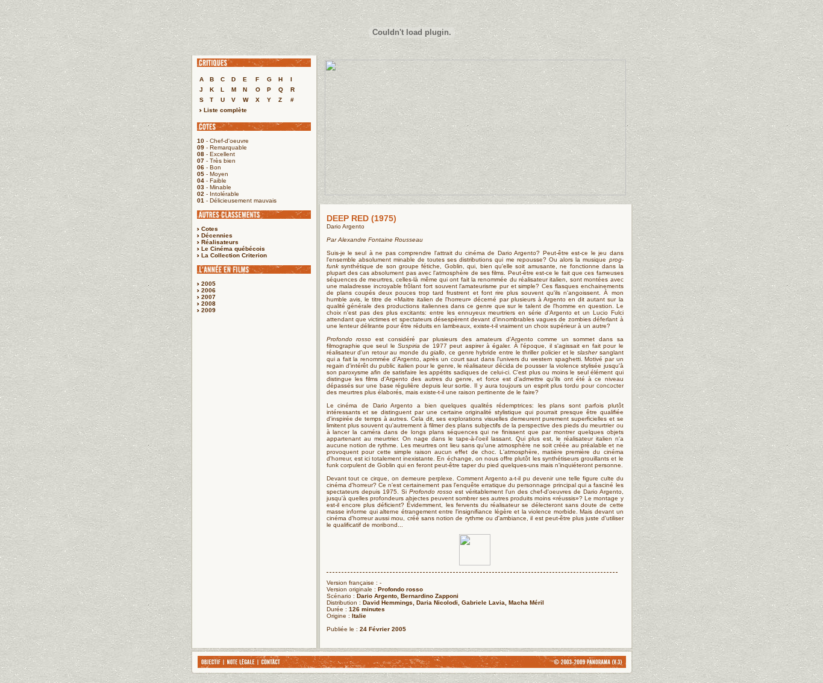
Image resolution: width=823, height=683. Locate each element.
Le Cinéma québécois (233, 248)
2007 (208, 297)
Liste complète (224, 110)
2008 (208, 303)
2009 (208, 310)
